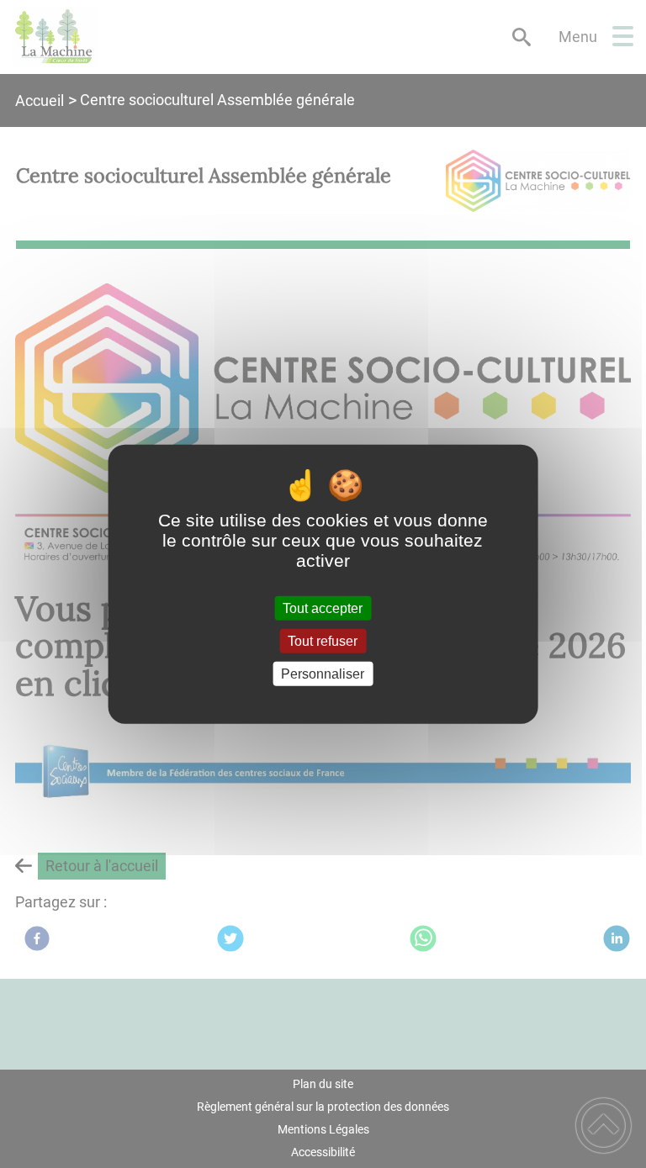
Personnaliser (322, 674)
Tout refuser (322, 640)
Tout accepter (323, 607)
